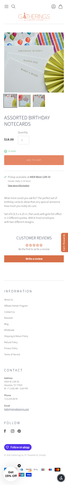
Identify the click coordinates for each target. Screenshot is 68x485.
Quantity (23, 132)
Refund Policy (11, 342)
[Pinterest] (19, 432)
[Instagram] (12, 432)
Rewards (8, 318)
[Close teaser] (19, 465)
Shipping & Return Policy (16, 336)
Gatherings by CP (19, 455)
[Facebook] (5, 432)
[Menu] (6, 6)
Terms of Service (12, 354)
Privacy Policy (10, 348)
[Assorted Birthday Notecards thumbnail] (10, 101)
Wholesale (9, 330)
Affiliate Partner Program (16, 306)
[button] (10, 474)
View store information (18, 185)
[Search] (13, 6)
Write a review (34, 259)
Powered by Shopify (37, 455)
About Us (8, 300)
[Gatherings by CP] (34, 17)
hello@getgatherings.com (16, 409)
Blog (6, 324)
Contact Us (9, 312)
